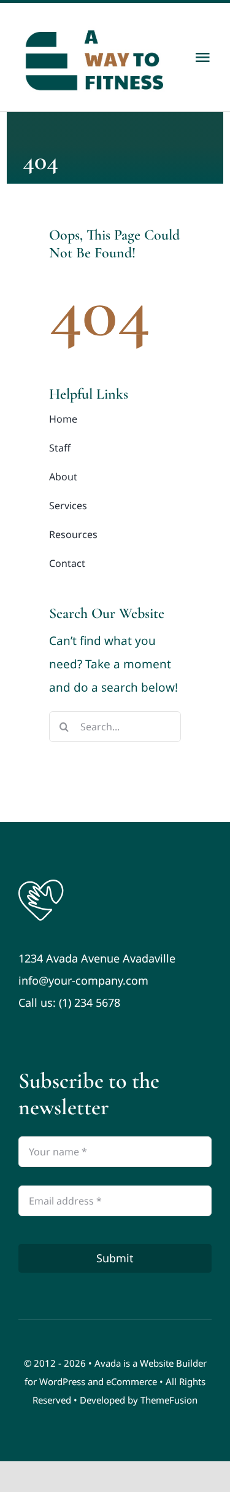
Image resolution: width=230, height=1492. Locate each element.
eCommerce (131, 1381)
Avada (107, 1363)
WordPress (62, 1381)
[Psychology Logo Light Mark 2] (41, 883)
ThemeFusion (168, 1400)
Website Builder (173, 1363)
